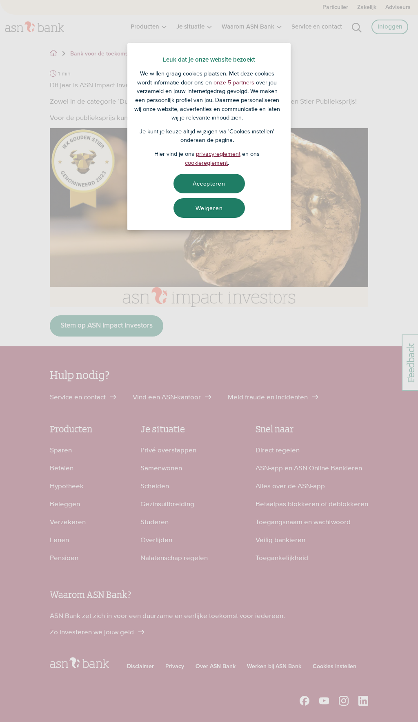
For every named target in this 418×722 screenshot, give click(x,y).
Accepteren (209, 183)
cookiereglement (206, 162)
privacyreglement (218, 154)
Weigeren (209, 208)
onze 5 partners (233, 82)
